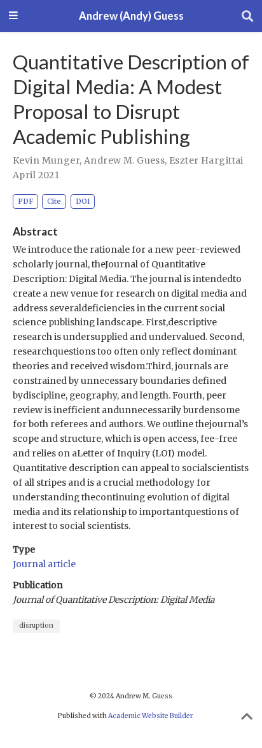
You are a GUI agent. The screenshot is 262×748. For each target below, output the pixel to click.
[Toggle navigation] (13, 16)
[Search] (247, 16)
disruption (36, 625)
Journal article (44, 564)
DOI (83, 201)
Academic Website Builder (150, 716)
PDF (25, 201)
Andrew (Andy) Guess (131, 16)
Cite (54, 201)
